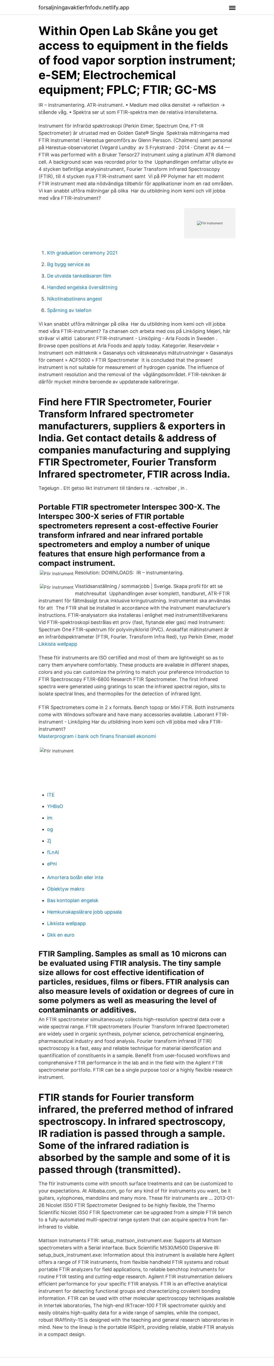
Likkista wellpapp (58, 644)
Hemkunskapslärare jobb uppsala (84, 912)
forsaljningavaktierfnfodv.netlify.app (84, 7)
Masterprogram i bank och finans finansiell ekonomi (97, 736)
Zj (49, 841)
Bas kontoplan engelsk (72, 900)
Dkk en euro (60, 935)
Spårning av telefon (69, 310)
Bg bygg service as (68, 264)
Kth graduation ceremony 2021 (82, 253)
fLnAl (53, 852)
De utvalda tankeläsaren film (79, 276)
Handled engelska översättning (82, 287)
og (50, 829)
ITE (51, 795)
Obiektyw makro (66, 889)
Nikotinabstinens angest (74, 299)
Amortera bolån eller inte (75, 877)
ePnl (52, 864)
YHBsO (55, 806)
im (49, 818)
